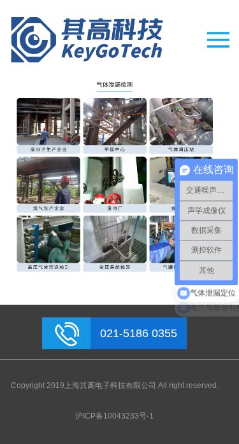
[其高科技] (114, 40)
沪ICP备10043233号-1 (114, 416)
